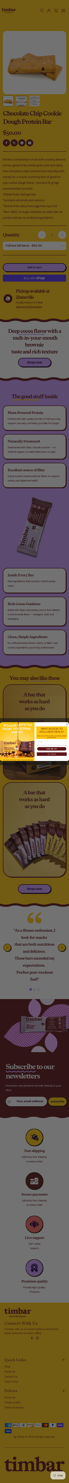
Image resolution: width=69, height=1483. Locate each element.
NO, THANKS (52, 754)
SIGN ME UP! (51, 749)
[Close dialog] (67, 724)
